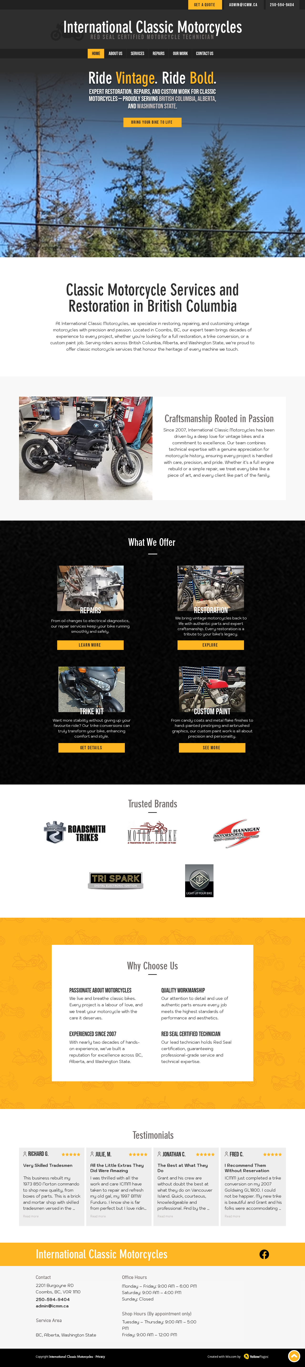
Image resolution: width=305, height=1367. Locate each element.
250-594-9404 (53, 1299)
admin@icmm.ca (52, 1306)
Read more (31, 1217)
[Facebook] (264, 1254)
